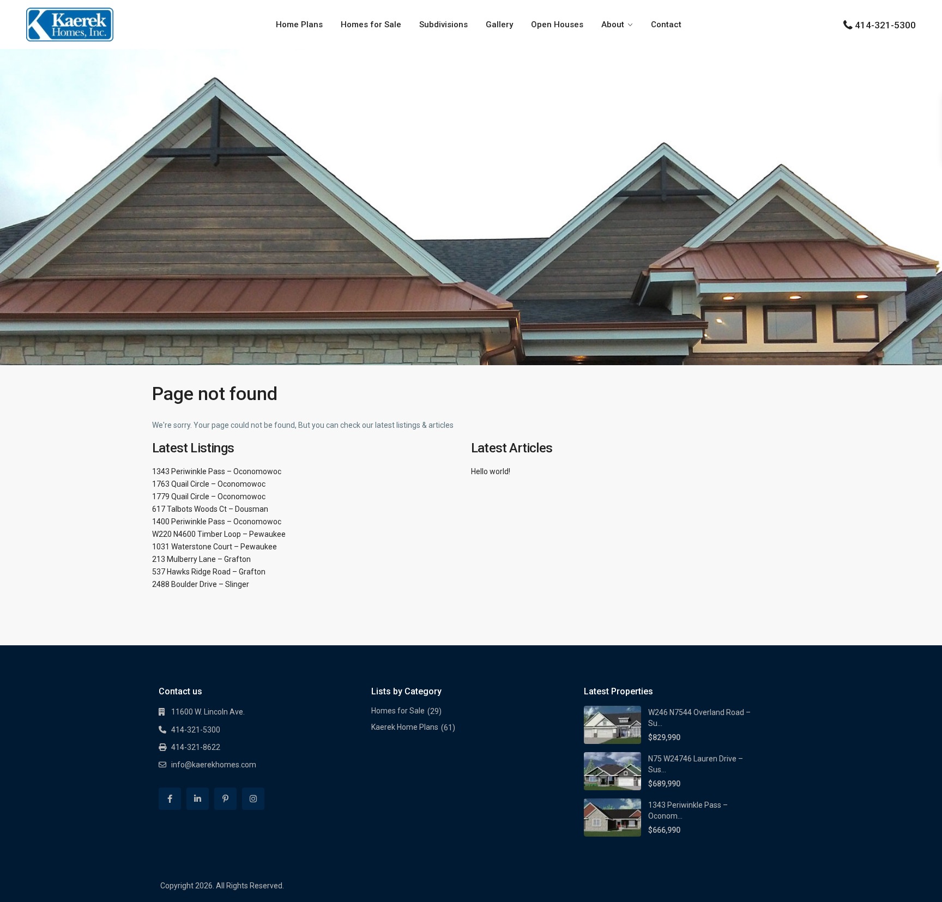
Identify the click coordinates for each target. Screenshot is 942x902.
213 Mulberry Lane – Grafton (201, 559)
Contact (666, 24)
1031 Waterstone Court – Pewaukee (214, 546)
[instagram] (253, 799)
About (612, 24)
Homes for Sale (371, 24)
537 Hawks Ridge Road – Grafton (208, 571)
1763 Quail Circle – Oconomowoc (208, 484)
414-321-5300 (885, 25)
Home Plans (299, 24)
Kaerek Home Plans (404, 727)
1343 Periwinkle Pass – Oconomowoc (216, 471)
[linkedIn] (197, 799)
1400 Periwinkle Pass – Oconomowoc (216, 521)
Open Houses (557, 24)
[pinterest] (225, 799)
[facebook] (170, 799)
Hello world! (490, 471)
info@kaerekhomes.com (213, 764)
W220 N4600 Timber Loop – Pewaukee (219, 534)
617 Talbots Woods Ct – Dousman (210, 509)
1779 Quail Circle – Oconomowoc (208, 496)
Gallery (499, 24)
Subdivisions (443, 24)
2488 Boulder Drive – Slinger (200, 584)
